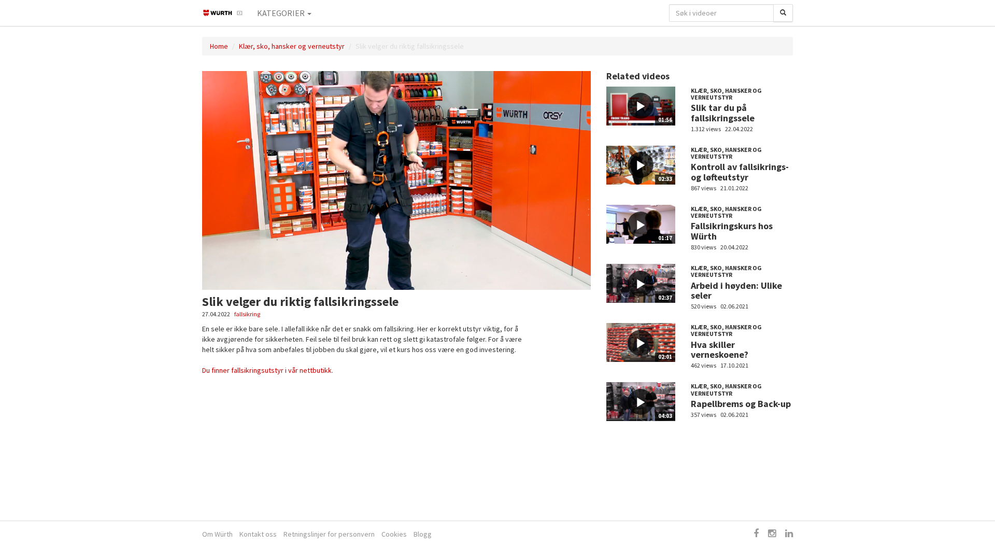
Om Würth (217, 534)
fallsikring (247, 314)
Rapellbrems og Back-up (741, 404)
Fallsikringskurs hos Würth (732, 231)
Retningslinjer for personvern (329, 534)
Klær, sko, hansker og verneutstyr (292, 46)
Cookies (394, 534)
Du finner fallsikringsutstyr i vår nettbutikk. (267, 370)
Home (219, 46)
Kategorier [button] (281, 13)
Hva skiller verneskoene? (719, 350)
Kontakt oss (258, 534)
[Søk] (783, 13)
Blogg (423, 534)
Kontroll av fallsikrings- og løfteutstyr (740, 172)
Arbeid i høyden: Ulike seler (736, 290)
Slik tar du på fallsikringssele (723, 113)
